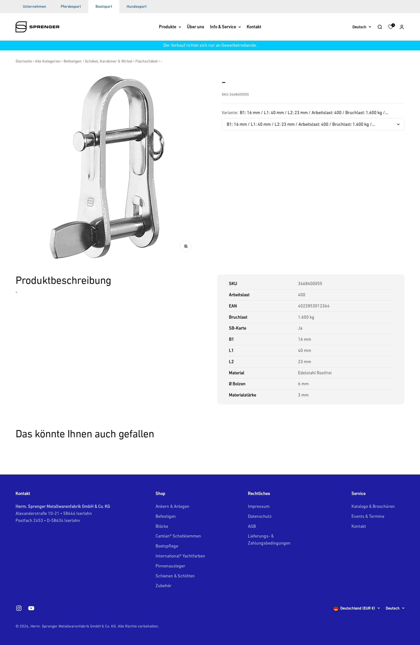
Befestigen (72, 61)
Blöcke (162, 526)
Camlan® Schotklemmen (178, 535)
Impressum (259, 506)
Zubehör (163, 585)
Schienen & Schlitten (175, 575)
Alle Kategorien (48, 61)
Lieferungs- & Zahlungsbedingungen (269, 539)
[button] (401, 26)
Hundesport (137, 6)
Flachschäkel (146, 61)
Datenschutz (260, 516)
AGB (252, 526)
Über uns (195, 26)
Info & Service (223, 26)
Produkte (167, 26)
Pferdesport (71, 6)
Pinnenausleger (170, 565)
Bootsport (104, 6)
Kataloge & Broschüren (373, 506)
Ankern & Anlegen (172, 506)
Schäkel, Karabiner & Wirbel (108, 61)
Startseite (24, 61)
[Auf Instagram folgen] (19, 608)
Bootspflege (167, 545)
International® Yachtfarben (180, 555)
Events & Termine (367, 516)
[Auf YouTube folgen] (31, 608)
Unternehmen (34, 6)
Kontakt (254, 26)
